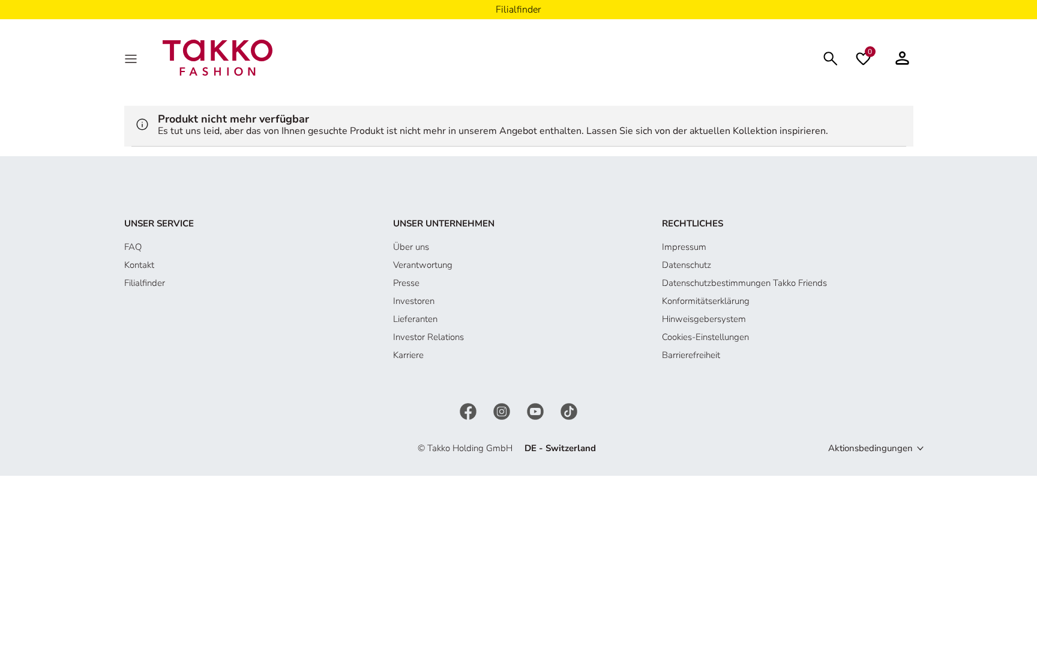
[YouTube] (536, 410)
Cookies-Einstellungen (705, 337)
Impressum (684, 247)
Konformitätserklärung (706, 301)
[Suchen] (830, 57)
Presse (406, 283)
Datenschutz (686, 265)
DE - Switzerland (560, 448)
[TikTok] (569, 410)
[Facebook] (469, 410)
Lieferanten (415, 319)
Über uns (411, 247)
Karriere (408, 355)
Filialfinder (144, 283)
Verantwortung (422, 265)
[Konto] (902, 58)
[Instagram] (502, 410)
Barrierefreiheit (691, 355)
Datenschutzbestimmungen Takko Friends (744, 283)
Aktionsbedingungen (870, 448)
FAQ (133, 247)
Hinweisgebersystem (704, 319)
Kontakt (139, 265)
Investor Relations (428, 337)
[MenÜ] (132, 57)
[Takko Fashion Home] (218, 57)
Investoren (413, 301)
